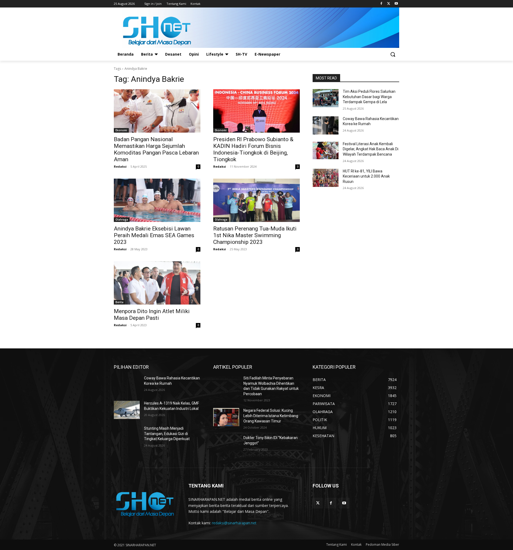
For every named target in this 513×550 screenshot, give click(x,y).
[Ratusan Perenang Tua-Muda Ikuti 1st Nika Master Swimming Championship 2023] (256, 200)
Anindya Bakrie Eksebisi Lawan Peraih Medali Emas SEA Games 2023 (154, 235)
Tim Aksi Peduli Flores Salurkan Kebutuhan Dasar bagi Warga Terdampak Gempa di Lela (369, 96)
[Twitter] (389, 4)
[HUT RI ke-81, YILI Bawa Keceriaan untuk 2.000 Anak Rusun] (326, 178)
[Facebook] (381, 4)
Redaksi (120, 166)
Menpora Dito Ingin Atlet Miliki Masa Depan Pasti (152, 314)
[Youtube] (396, 4)
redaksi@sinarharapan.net (234, 522)
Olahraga (121, 219)
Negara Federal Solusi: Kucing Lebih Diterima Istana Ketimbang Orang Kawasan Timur (270, 415)
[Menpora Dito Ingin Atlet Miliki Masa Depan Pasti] (157, 283)
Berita (119, 302)
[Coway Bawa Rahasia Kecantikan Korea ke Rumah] (326, 125)
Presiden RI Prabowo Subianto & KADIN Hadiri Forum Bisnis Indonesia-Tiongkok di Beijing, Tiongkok (253, 149)
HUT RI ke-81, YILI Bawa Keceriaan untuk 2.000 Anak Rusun (366, 176)
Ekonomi (121, 130)
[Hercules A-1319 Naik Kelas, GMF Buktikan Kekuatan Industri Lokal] (127, 410)
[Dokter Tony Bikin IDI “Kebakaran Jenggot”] (226, 444)
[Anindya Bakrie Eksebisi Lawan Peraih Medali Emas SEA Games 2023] (157, 200)
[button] (392, 54)
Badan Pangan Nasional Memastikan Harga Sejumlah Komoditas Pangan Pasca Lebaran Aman (156, 149)
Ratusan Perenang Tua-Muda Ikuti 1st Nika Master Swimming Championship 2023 (255, 235)
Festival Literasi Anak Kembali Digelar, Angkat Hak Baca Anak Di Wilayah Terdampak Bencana (370, 149)
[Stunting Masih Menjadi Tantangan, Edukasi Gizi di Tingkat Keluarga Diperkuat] (127, 435)
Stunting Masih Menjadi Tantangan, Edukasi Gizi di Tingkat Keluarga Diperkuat (167, 433)
